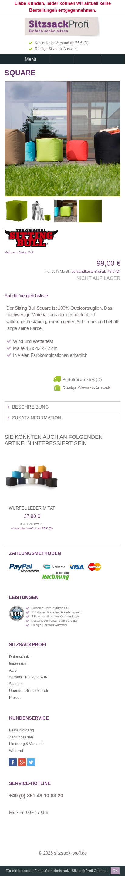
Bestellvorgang (21, 730)
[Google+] (22, 762)
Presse (15, 697)
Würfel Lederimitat (32, 508)
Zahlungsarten (21, 737)
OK (115, 871)
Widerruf (16, 751)
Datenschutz (19, 657)
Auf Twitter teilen (73, 296)
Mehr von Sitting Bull (52, 239)
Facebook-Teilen (61, 296)
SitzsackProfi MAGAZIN (28, 677)
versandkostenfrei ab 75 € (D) (96, 271)
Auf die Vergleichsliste (26, 295)
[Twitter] (31, 762)
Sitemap (16, 684)
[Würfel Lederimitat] (32, 477)
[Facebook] (13, 762)
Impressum (18, 663)
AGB (13, 670)
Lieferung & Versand (26, 744)
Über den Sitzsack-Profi (28, 691)
